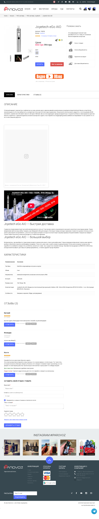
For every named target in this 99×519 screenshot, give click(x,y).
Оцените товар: (8, 411)
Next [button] (97, 448)
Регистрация (91, 2)
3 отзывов (44, 36)
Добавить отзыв (12, 425)
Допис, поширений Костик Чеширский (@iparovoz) (21, 185)
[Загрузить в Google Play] (49, 483)
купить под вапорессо (58, 229)
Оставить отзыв (52, 36)
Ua (80, 2)
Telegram (79, 480)
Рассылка (8, 493)
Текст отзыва (8, 402)
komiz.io (92, 505)
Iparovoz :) (11, 503)
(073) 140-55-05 (29, 2)
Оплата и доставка (33, 472)
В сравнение (40, 81)
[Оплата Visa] (46, 473)
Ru (77, 2)
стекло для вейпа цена (54, 242)
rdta (40, 231)
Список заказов (63, 474)
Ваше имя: (7, 385)
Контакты (30, 483)
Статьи (30, 478)
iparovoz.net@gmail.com (83, 477)
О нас (29, 470)
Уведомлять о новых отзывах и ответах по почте (21, 400)
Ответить (9, 324)
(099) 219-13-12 (19, 2)
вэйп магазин (29, 229)
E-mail (13, 392)
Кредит (30, 474)
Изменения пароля (64, 476)
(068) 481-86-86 (10, 2)
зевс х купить (50, 244)
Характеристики (23, 95)
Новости (30, 476)
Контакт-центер (32, 480)
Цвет (36, 50)
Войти (84, 2)
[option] (10, 58)
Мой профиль (63, 471)
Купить (40, 64)
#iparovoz (58, 435)
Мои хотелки (51, 81)
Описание (9, 95)
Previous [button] (2, 448)
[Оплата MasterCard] (46, 478)
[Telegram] (56, 40)
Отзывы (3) (37, 95)
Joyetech (42, 33)
